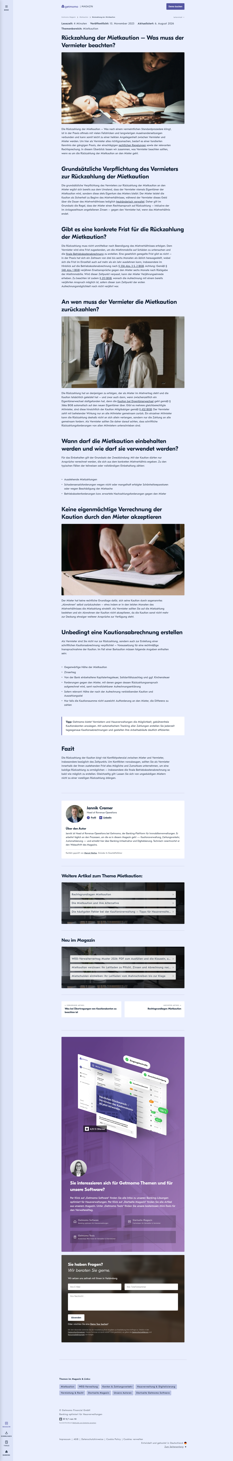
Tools (6, 1446)
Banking (6, 1455)
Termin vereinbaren (164, 745)
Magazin (6, 1427)
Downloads (6, 1436)
